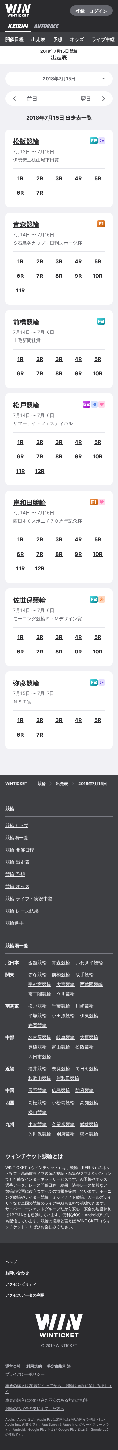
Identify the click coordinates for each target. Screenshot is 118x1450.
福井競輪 (37, 1068)
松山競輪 (37, 1112)
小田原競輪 (63, 1015)
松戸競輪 (26, 405)
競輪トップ (16, 825)
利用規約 (34, 1366)
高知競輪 (89, 1102)
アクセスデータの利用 (25, 1295)
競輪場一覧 (16, 837)
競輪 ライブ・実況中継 (28, 898)
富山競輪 (61, 1047)
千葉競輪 (61, 1006)
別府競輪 (65, 1134)
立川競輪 (65, 994)
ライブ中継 (103, 39)
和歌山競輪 (39, 1078)
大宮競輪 (65, 984)
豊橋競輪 (37, 1047)
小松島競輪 (63, 1102)
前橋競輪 (26, 322)
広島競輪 (61, 1090)
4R (78, 178)
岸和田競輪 (29, 503)
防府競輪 (84, 1090)
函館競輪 (37, 962)
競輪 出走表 (17, 862)
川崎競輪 (84, 1006)
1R (20, 178)
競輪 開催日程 (19, 850)
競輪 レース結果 (22, 911)
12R (40, 471)
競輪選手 (14, 923)
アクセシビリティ (21, 1284)
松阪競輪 (26, 141)
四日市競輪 (39, 1056)
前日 (32, 98)
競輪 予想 (15, 874)
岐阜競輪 (65, 1037)
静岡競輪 (37, 1025)
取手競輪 (84, 974)
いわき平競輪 (89, 962)
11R (20, 290)
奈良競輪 (61, 1068)
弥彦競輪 (26, 683)
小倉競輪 (37, 1124)
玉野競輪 (37, 1090)
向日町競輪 (86, 1068)
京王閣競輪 (39, 994)
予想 (57, 39)
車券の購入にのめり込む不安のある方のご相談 (46, 1400)
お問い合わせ (17, 1272)
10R (98, 276)
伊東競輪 (89, 1015)
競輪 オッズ (17, 886)
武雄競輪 (89, 1124)
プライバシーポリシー (25, 1374)
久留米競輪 (63, 1124)
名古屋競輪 (39, 1037)
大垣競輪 (89, 1037)
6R (20, 192)
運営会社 (13, 1366)
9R (78, 276)
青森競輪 (26, 224)
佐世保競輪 (29, 600)
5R (97, 178)
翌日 (86, 98)
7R (39, 192)
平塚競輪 (37, 1015)
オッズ (77, 39)
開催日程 (14, 39)
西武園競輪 (91, 984)
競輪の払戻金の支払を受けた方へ (34, 1408)
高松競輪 (37, 1102)
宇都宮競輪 (39, 984)
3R (59, 178)
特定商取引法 (59, 1366)
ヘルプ (11, 1261)
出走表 (38, 39)
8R (59, 276)
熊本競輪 (89, 1134)
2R (39, 178)
